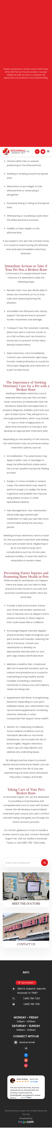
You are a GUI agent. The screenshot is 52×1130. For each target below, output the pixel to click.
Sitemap (26, 1114)
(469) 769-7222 (31, 998)
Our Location (27, 982)
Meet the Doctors (26, 903)
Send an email (27, 1042)
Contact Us (26, 944)
